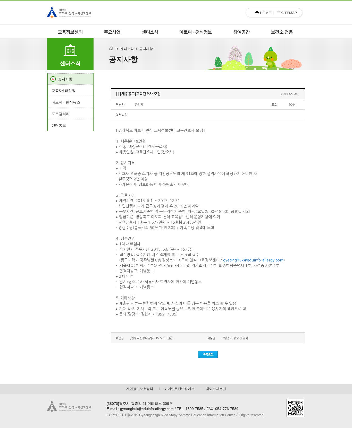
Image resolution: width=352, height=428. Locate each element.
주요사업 (112, 32)
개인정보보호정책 (139, 389)
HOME (265, 13)
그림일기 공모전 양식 (234, 338)
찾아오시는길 (216, 389)
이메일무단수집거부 (179, 389)
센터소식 (150, 32)
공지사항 (65, 79)
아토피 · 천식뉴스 (66, 102)
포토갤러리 (61, 114)
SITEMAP (289, 13)
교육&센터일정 (64, 91)
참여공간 (241, 32)
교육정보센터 (70, 32)
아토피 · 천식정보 (195, 32)
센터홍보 (59, 125)
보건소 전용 (282, 32)
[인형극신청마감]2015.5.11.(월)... (152, 338)
